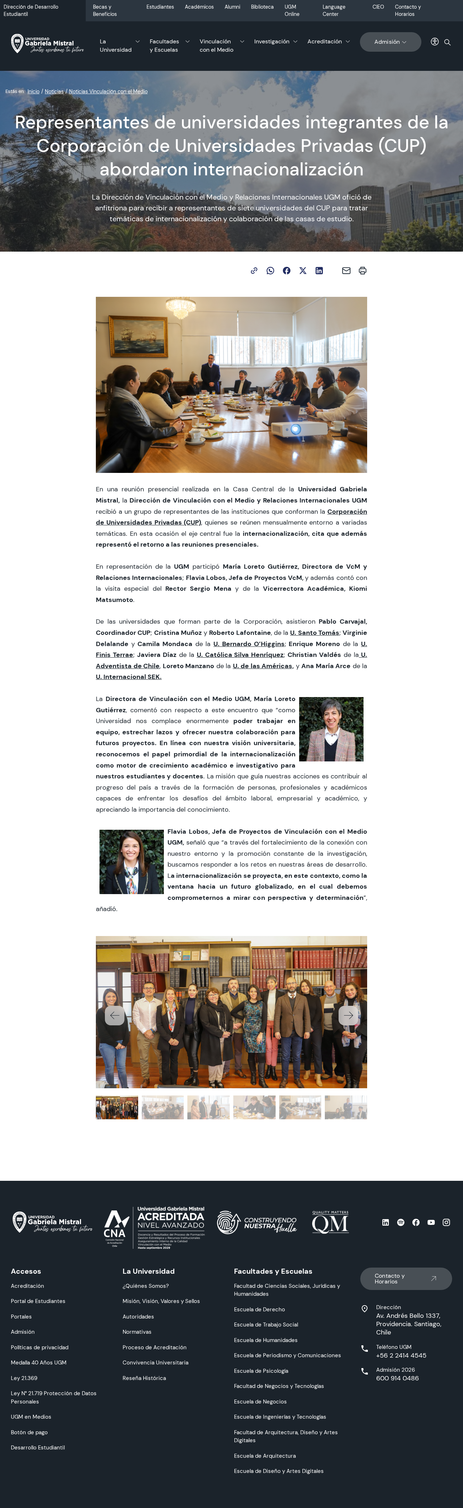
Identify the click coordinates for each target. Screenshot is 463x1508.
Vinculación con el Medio (216, 45)
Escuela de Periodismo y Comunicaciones (287, 1355)
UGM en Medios (31, 1416)
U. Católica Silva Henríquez (240, 654)
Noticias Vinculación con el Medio (108, 91)
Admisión (387, 41)
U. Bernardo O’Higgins (248, 644)
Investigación (271, 41)
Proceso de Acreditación (155, 1347)
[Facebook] (286, 270)
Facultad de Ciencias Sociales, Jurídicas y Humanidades (287, 1290)
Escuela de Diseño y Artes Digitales (279, 1471)
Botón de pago (29, 1432)
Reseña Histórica (144, 1378)
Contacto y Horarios (408, 10)
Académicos (199, 7)
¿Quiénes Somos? (146, 1285)
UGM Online (292, 10)
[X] (302, 270)
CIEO (378, 7)
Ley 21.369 (24, 1378)
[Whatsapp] (270, 270)
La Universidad (116, 45)
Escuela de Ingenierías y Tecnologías (280, 1416)
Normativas (137, 1331)
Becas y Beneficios (105, 10)
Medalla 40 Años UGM (39, 1362)
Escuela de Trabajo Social (266, 1324)
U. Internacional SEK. (129, 676)
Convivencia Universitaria (155, 1362)
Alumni (232, 7)
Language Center (334, 10)
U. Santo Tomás (314, 632)
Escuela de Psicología (261, 1370)
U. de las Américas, (263, 666)
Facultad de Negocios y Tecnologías (279, 1386)
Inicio (33, 91)
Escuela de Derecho (259, 1309)
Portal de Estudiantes (38, 1301)
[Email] (346, 270)
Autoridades (138, 1316)
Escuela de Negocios (260, 1401)
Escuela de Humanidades (266, 1340)
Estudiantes (160, 7)
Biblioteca (262, 7)
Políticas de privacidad (39, 1347)
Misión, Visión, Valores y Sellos (161, 1301)
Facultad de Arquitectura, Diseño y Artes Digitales (286, 1436)
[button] (348, 1015)
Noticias (54, 91)
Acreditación (324, 41)
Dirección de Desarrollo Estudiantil (31, 10)
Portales (21, 1316)
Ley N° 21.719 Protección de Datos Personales (54, 1397)
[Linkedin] (319, 270)
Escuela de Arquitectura (265, 1455)
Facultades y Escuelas (164, 45)
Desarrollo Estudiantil (38, 1447)
